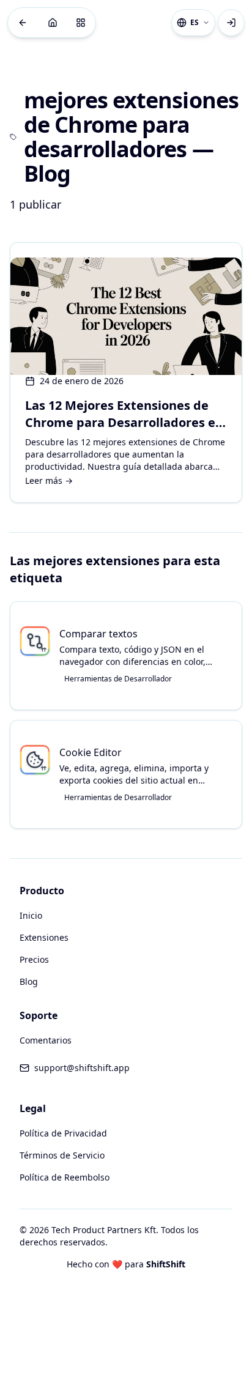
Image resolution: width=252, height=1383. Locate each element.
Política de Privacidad (63, 1133)
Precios (34, 959)
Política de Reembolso (64, 1177)
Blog (29, 981)
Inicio (31, 915)
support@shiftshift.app (82, 1067)
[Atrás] (22, 22)
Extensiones (44, 937)
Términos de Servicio (62, 1155)
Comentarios (46, 1040)
